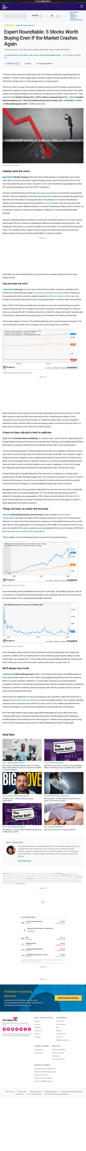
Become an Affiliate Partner (43, 1081)
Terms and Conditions (34, 1094)
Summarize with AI (45, 63)
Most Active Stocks (74, 13)
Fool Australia (38, 1049)
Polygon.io (26, 1035)
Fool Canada (38, 1053)
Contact (37, 1034)
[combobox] (15, 16)
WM (26, 104)
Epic (57, 1027)
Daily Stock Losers (76, 20)
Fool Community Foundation (43, 1078)
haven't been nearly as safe (57, 296)
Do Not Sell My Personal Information (57, 1094)
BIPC (73, 100)
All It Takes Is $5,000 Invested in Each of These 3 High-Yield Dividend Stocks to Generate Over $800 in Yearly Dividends (22, 768)
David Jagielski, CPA (62, 796)
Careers (37, 1024)
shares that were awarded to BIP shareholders (25, 531)
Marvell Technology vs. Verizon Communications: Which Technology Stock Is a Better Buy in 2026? (63, 767)
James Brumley (19, 763)
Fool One (59, 1037)
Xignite (19, 1035)
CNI (19, 100)
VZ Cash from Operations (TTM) (12, 373)
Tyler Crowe (8, 438)
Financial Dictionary (58, 1059)
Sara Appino (59, 763)
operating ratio (62, 477)
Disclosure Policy (35, 1091)
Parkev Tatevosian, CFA (21, 796)
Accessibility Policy (51, 1091)
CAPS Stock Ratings (58, 1049)
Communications (63, 515)
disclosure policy (20, 883)
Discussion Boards (58, 1053)
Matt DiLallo (59, 827)
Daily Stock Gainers (74, 17)
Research (37, 1027)
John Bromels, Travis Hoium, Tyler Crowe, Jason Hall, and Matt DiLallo (34, 55)
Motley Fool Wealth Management (45, 1072)
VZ (66, 97)
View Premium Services (68, 998)
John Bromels (9, 674)
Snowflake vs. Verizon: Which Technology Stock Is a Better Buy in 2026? (22, 831)
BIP (61, 100)
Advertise (37, 1037)
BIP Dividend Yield (8, 646)
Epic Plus (59, 1030)
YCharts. (29, 373)
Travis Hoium (78, 876)
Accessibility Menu (43, 1)
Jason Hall (6, 873)
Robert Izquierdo (19, 827)
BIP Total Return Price (9, 585)
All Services (60, 1021)
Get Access (31, 931)
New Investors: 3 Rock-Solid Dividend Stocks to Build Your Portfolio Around (62, 800)
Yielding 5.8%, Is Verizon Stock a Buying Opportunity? (18, 800)
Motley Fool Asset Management (44, 1068)
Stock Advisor (61, 1024)
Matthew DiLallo (65, 875)
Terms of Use (9, 1091)
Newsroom (38, 1030)
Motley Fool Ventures (41, 1075)
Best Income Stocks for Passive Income (59, 830)
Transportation (9, 518)
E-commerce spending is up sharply (48, 293)
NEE (32, 97)
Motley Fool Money (62, 1040)
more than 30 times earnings (24, 700)
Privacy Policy (22, 1091)
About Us (37, 1021)
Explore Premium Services (25, 25)
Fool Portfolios (61, 1034)
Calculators (56, 1056)
